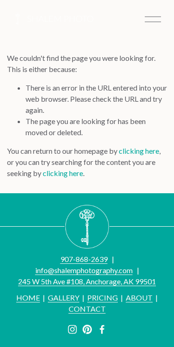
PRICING (102, 297)
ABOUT (139, 297)
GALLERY (63, 297)
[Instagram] (72, 329)
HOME (28, 297)
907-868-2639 (84, 259)
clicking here (139, 150)
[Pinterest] (87, 329)
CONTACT (87, 308)
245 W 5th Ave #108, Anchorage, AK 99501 (87, 281)
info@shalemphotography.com (84, 270)
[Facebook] (102, 329)
